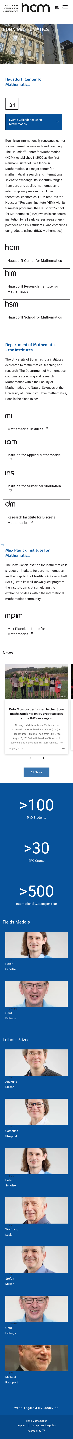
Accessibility (34, 1431)
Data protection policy (44, 1425)
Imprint (22, 1425)
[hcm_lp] (36, 189)
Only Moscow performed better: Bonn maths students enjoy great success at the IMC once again (36, 713)
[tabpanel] (36, 41)
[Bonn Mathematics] (26, 7)
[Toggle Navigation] (65, 7)
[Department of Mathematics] (36, 373)
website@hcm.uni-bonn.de (36, 1408)
